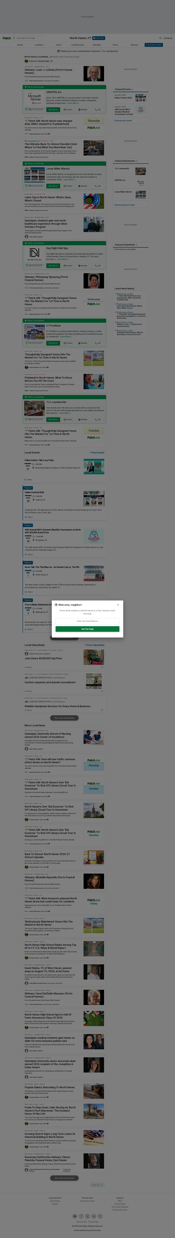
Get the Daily (87, 629)
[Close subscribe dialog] (118, 604)
